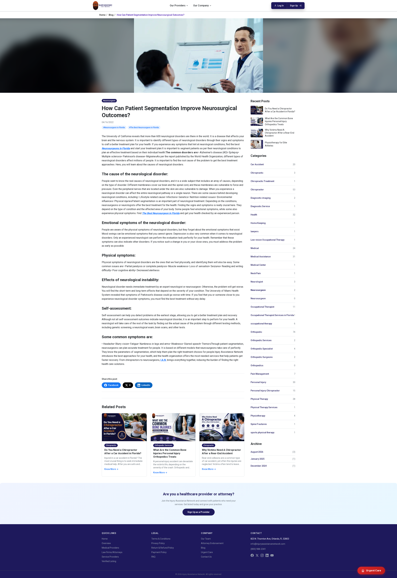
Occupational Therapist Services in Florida (272, 315)
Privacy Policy (158, 543)
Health (254, 214)
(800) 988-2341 (258, 549)
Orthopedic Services (261, 340)
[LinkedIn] (267, 555)
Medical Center (258, 265)
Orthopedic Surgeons (262, 357)
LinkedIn (145, 385)
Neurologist (257, 281)
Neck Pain (256, 273)
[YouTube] (272, 555)
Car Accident (257, 164)
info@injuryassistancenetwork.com (268, 544)
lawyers (255, 231)
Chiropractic (257, 173)
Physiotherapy (258, 415)
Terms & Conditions (160, 539)
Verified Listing (109, 561)
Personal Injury (258, 382)
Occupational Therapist (262, 307)
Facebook (113, 385)
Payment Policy (159, 552)
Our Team (206, 539)
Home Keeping (258, 223)
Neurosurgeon (258, 290)
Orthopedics (257, 365)
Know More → (111, 469)
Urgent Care (207, 552)
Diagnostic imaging (261, 198)
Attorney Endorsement (212, 543)
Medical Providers (110, 548)
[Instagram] (262, 555)
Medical (255, 248)
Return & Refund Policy (162, 548)
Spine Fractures (259, 424)
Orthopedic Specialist (262, 348)
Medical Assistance (261, 256)
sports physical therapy (262, 432)
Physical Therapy (259, 399)
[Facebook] (252, 555)
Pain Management (260, 374)
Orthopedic (256, 332)
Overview (106, 543)
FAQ (153, 557)
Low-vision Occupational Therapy (267, 240)
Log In (280, 5)
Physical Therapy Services (264, 407)
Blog (111, 15)
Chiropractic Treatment (262, 181)
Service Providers (110, 557)
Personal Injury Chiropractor (265, 390)
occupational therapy (261, 323)
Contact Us (206, 557)
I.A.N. (163, 359)
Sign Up (294, 5)
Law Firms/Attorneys (112, 552)
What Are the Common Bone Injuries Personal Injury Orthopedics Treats (169, 453)
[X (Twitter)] (257, 555)
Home (102, 15)
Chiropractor (257, 189)
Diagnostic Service (260, 206)
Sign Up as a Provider (198, 512)
